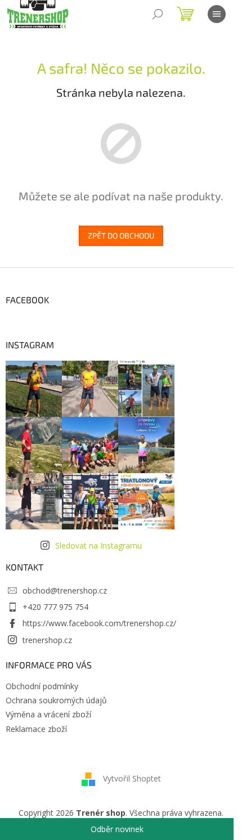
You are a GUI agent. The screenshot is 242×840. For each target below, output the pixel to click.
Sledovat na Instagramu (98, 545)
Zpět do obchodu (121, 235)
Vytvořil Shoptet (132, 778)
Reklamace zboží (36, 729)
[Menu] (216, 14)
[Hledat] (157, 14)
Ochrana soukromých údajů (56, 700)
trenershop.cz (47, 640)
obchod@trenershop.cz (65, 590)
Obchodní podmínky (42, 686)
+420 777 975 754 (55, 606)
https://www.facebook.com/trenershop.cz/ (99, 623)
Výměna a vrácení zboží (48, 714)
